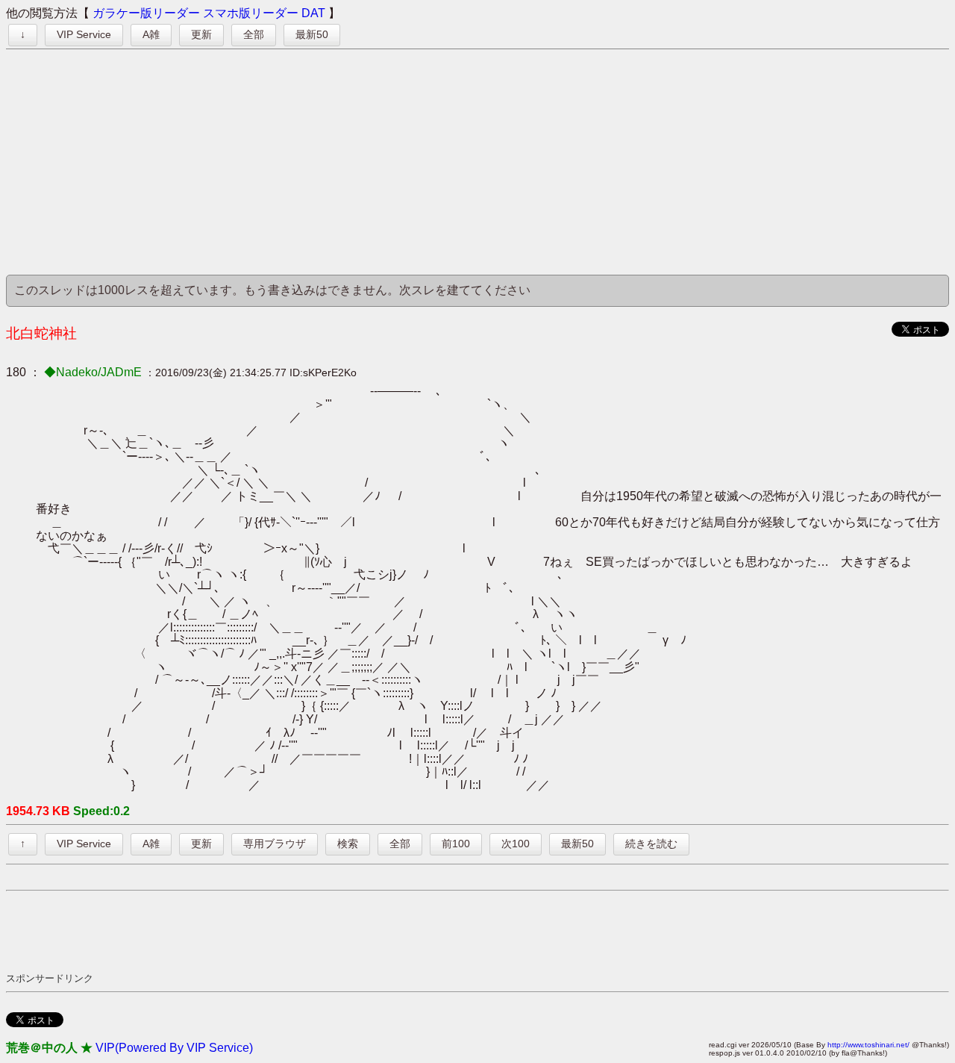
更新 (201, 34)
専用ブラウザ (274, 844)
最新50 (311, 34)
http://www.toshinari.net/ (868, 1045)
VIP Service (84, 34)
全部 (253, 34)
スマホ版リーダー (250, 13)
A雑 (151, 34)
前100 (456, 844)
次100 (515, 844)
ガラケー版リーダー (146, 13)
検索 (347, 844)
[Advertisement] (477, 162)
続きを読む (651, 844)
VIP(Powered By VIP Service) (174, 1047)
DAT (313, 13)
